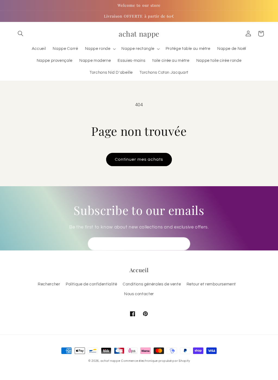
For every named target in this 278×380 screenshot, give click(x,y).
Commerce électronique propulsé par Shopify (155, 360)
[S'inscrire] (184, 243)
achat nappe (110, 360)
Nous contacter (139, 294)
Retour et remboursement (211, 284)
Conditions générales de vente (152, 284)
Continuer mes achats (139, 159)
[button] (20, 33)
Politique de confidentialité (91, 284)
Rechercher (49, 284)
